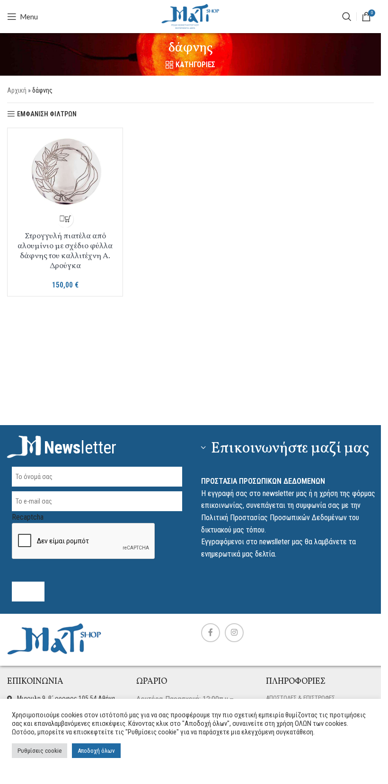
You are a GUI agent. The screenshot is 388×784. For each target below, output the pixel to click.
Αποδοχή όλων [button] (96, 750)
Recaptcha (28, 517)
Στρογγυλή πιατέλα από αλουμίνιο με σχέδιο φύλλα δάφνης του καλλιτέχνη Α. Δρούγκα (65, 251)
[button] (65, 219)
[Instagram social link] (234, 632)
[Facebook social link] (210, 632)
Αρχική (16, 90)
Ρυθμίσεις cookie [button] (40, 750)
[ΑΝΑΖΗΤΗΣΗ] (346, 16)
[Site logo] (190, 15)
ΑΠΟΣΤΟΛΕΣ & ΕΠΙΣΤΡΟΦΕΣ (300, 697)
